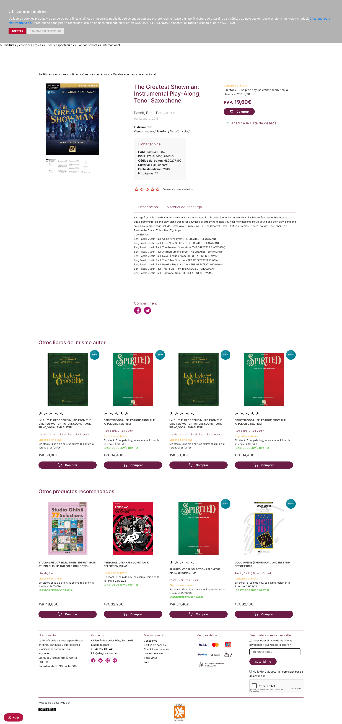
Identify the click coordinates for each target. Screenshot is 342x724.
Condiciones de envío (156, 649)
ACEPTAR (17, 31)
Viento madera (144, 131)
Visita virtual (151, 657)
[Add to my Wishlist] (227, 123)
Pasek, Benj (67, 434)
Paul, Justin (82, 434)
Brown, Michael (262, 573)
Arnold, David (243, 573)
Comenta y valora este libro (178, 189)
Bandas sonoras (88, 45)
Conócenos (150, 640)
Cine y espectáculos (60, 45)
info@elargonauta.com (104, 653)
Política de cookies (155, 644)
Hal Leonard (159, 165)
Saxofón (161, 131)
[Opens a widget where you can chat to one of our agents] (13, 717)
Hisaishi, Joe (45, 573)
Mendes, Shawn (48, 434)
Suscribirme (263, 661)
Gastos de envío (153, 653)
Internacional (111, 45)
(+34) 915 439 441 (102, 648)
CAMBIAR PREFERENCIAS (45, 31)
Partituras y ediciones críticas (23, 45)
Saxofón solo (179, 131)
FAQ (146, 661)
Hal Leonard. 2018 (146, 118)
